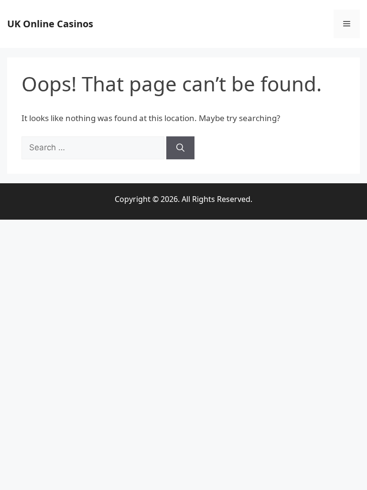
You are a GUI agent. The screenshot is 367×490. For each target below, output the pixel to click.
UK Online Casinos (50, 23)
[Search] (180, 147)
